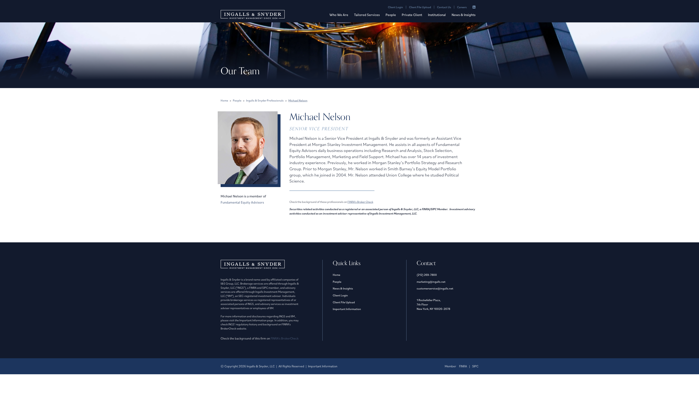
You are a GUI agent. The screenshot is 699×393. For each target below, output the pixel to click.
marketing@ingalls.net (431, 281)
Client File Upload (420, 7)
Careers (462, 7)
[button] (339, 15)
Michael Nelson (297, 100)
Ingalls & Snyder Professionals (265, 100)
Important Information (347, 309)
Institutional (437, 14)
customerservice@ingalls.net (435, 288)
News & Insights (463, 14)
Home (224, 100)
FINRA (463, 366)
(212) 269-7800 (427, 275)
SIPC (475, 366)
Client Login (395, 7)
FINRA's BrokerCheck (285, 338)
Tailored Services (367, 14)
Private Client (412, 14)
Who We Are (338, 14)
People (391, 14)
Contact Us (444, 7)
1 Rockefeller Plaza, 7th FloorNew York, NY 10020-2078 (433, 304)
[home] (253, 14)
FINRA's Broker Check (360, 202)
